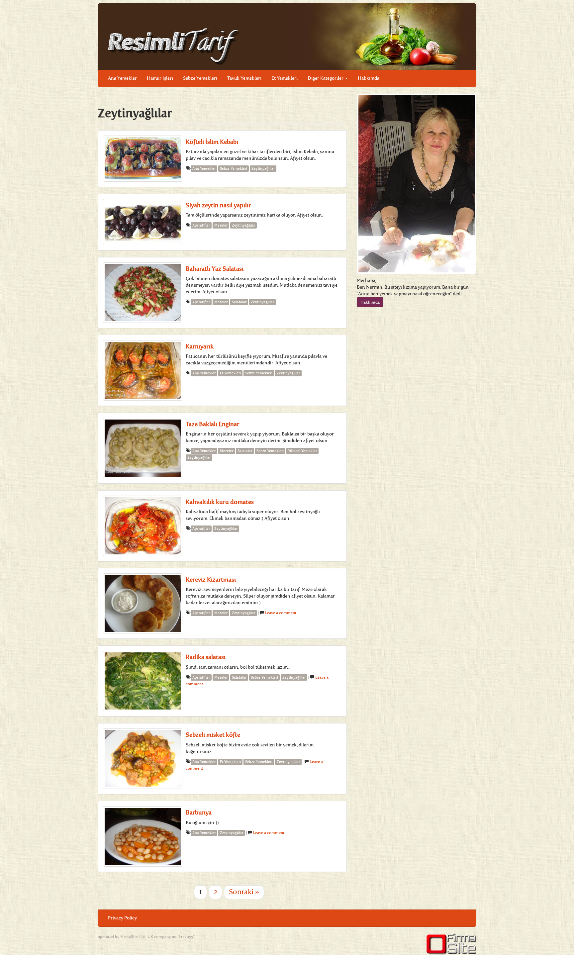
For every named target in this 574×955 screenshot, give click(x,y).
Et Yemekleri (284, 78)
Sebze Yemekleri (200, 78)
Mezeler (221, 225)
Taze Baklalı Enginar (212, 424)
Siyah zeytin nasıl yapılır (218, 205)
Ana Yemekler (122, 78)
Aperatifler (201, 225)
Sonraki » (244, 892)
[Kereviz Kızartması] (142, 603)
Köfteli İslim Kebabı (212, 141)
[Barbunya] (142, 836)
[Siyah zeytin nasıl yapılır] (142, 222)
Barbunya (199, 812)
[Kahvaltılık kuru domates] (142, 526)
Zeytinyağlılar (263, 168)
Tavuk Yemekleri (244, 78)
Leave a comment (281, 613)
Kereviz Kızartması (211, 579)
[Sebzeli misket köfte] (142, 758)
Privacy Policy (122, 918)
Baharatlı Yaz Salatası (214, 268)
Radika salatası (206, 657)
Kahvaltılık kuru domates (220, 502)
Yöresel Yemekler (302, 451)
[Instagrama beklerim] (466, 73)
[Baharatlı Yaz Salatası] (142, 292)
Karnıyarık (200, 346)
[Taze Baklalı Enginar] (142, 448)
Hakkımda (368, 78)
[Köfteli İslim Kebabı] (142, 159)
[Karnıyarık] (142, 370)
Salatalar (239, 302)
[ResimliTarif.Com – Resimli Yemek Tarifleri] (174, 46)
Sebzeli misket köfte (213, 734)
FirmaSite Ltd (132, 936)
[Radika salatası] (142, 681)
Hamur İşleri (160, 78)
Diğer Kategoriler (326, 78)
